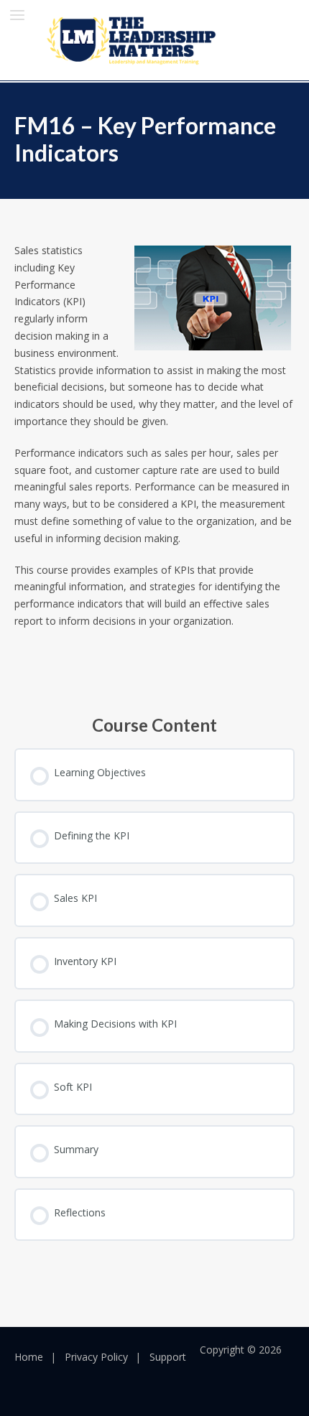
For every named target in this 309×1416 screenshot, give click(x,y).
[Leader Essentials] (133, 39)
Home (28, 1357)
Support (167, 1357)
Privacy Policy (96, 1357)
